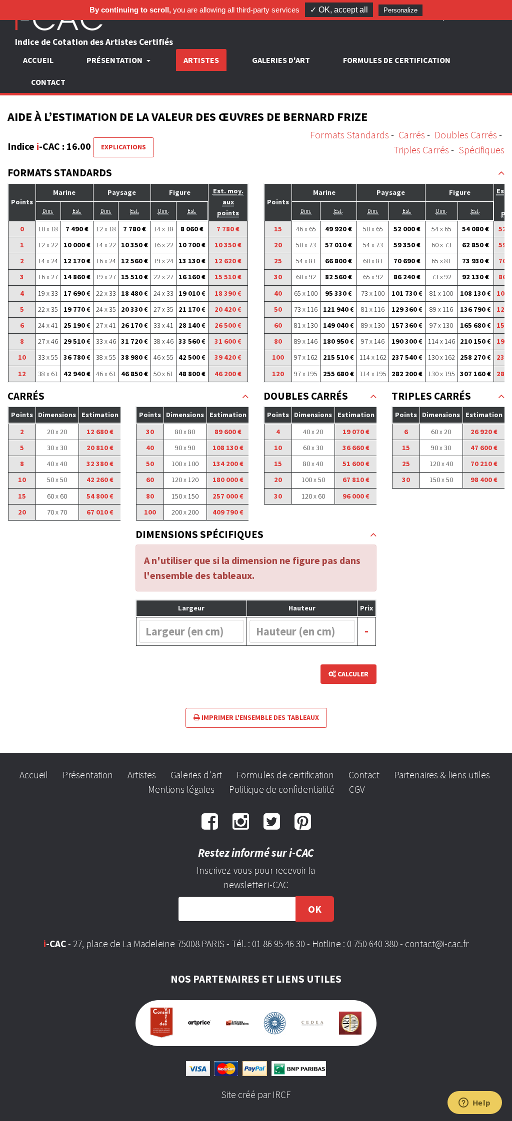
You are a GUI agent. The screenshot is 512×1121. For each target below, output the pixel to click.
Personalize (401, 10)
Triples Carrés (421, 149)
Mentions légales (181, 789)
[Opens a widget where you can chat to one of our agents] (474, 1103)
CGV (356, 789)
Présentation (87, 775)
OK (315, 909)
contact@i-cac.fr (436, 944)
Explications (123, 146)
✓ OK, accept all (339, 9)
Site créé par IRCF (256, 1095)
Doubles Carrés (465, 134)
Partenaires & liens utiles (442, 775)
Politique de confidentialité (281, 789)
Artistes (201, 60)
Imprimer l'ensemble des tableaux (259, 717)
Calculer (352, 673)
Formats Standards (349, 134)
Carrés (411, 134)
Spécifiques (481, 149)
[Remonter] (501, 173)
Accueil (38, 60)
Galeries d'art (281, 60)
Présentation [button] (115, 60)
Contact (48, 82)
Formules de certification (396, 60)
